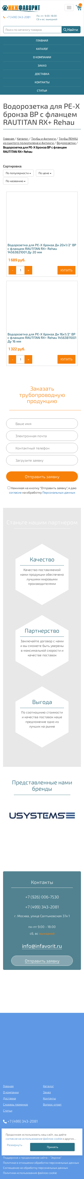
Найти (72, 29)
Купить (66, 270)
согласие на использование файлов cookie (34, 1138)
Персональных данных (58, 492)
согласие (15, 492)
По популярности (17, 173)
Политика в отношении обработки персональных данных (41, 1162)
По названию (15, 181)
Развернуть (14, 1145)
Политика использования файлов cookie (30, 1173)
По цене (44, 173)
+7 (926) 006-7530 (42, 896)
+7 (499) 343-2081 (18, 17)
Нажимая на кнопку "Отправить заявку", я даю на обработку (43, 490)
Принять (52, 1147)
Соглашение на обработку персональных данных (35, 1167)
